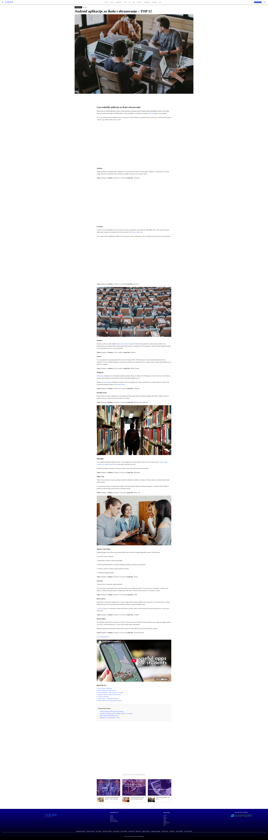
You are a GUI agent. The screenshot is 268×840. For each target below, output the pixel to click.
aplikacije (150, 113)
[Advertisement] (134, 144)
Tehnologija (78, 7)
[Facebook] (126, 98)
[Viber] (138, 98)
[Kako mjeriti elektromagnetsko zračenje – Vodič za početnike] (100, 799)
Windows (133, 232)
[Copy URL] (142, 98)
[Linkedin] (135, 98)
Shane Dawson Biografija (105, 688)
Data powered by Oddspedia (241, 812)
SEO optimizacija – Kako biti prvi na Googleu (110, 692)
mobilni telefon (121, 384)
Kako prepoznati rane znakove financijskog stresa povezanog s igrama (133, 786)
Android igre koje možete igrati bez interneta (111, 711)
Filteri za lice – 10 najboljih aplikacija (108, 698)
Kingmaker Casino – (108, 788)
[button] (264, 2)
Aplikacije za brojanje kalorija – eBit (109, 717)
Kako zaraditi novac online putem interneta (109, 700)
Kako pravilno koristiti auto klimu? (159, 789)
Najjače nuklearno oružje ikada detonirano (109, 694)
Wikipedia (99, 376)
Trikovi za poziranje (103, 696)
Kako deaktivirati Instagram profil (109, 715)
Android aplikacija (107, 382)
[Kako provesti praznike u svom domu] (151, 799)
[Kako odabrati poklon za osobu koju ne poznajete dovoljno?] (125, 799)
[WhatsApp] (132, 98)
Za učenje (99, 608)
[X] (129, 98)
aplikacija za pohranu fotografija (125, 344)
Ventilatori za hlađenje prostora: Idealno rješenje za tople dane (116, 713)
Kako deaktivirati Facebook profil (107, 690)
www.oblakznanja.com (103, 636)
